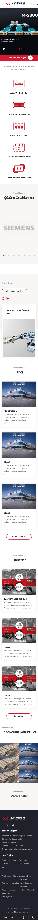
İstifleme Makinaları (27, 890)
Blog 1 (7, 462)
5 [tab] (24, 255)
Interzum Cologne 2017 (15, 599)
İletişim (5, 864)
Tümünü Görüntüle (14, 291)
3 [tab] (13, 255)
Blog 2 (7, 513)
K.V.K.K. (5, 867)
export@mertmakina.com (20, 849)
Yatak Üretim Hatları (10, 876)
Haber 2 (8, 695)
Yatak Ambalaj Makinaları (25, 877)
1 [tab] (3, 255)
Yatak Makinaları (9, 860)
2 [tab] (8, 255)
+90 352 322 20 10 (16, 846)
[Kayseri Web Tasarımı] (23, 912)
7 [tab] (34, 255)
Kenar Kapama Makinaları (25, 884)
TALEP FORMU (9, 918)
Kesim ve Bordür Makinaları (9, 891)
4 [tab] (19, 255)
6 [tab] (29, 255)
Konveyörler (7, 897)
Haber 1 (7, 647)
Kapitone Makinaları (10, 883)
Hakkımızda (24, 864)
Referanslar (24, 860)
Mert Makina (10, 411)
